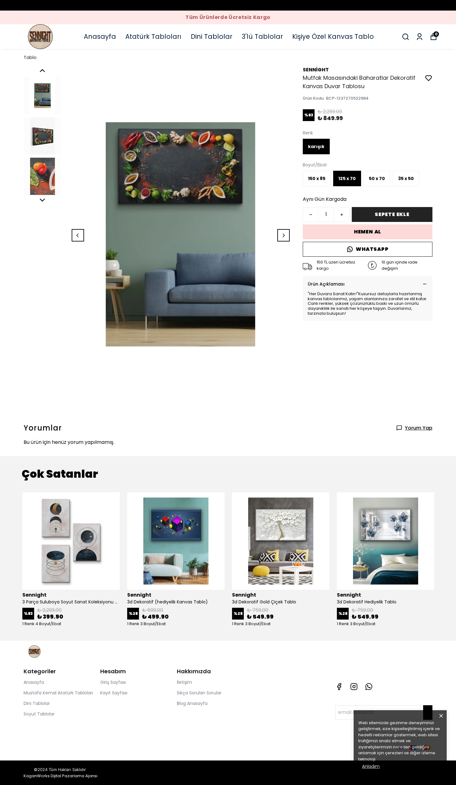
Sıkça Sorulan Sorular (199, 693)
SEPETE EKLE (392, 214)
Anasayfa (100, 36)
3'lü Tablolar (262, 36)
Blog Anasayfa (192, 703)
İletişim (184, 682)
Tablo (30, 57)
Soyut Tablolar (39, 714)
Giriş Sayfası (113, 682)
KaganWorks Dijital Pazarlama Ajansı (60, 776)
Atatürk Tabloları (153, 36)
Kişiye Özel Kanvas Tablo (333, 36)
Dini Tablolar (211, 36)
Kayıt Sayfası (113, 693)
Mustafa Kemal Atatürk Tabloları (58, 693)
